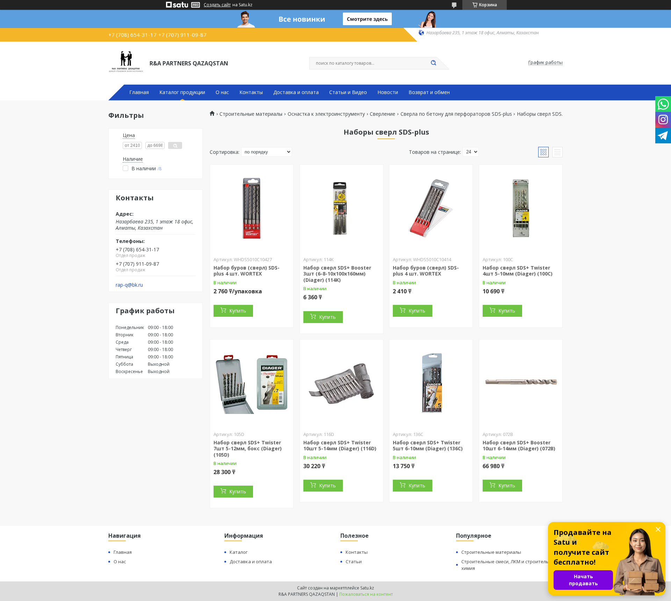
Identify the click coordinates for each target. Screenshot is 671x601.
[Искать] (433, 63)
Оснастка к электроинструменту (326, 114)
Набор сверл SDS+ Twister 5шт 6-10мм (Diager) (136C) (428, 445)
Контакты (251, 92)
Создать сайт (217, 4)
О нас (222, 92)
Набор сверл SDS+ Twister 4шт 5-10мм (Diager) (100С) (518, 270)
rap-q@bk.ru (129, 285)
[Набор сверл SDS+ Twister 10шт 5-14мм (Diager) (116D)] (341, 383)
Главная (139, 92)
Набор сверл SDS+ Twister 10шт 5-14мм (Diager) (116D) (339, 445)
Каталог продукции (182, 92)
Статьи (354, 561)
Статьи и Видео (348, 92)
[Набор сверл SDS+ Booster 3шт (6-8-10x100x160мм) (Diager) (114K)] (341, 208)
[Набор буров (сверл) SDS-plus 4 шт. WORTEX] (251, 208)
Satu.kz (367, 588)
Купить (237, 310)
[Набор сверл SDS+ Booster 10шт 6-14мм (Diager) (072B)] (520, 383)
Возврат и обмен (429, 92)
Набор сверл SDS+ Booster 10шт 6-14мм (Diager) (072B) (519, 445)
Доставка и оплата (296, 92)
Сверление (382, 114)
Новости (387, 92)
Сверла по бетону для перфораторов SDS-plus (456, 114)
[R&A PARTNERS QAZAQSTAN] (125, 62)
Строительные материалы (250, 114)
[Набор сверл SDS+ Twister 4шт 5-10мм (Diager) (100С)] (520, 208)
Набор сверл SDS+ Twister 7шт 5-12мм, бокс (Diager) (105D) (248, 448)
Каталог (238, 552)
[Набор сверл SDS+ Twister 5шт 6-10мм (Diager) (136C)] (430, 383)
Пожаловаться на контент (366, 594)
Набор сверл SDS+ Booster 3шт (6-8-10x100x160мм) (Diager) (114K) (337, 273)
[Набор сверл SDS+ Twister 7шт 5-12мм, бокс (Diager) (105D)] (251, 383)
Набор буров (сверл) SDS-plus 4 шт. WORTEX (247, 270)
